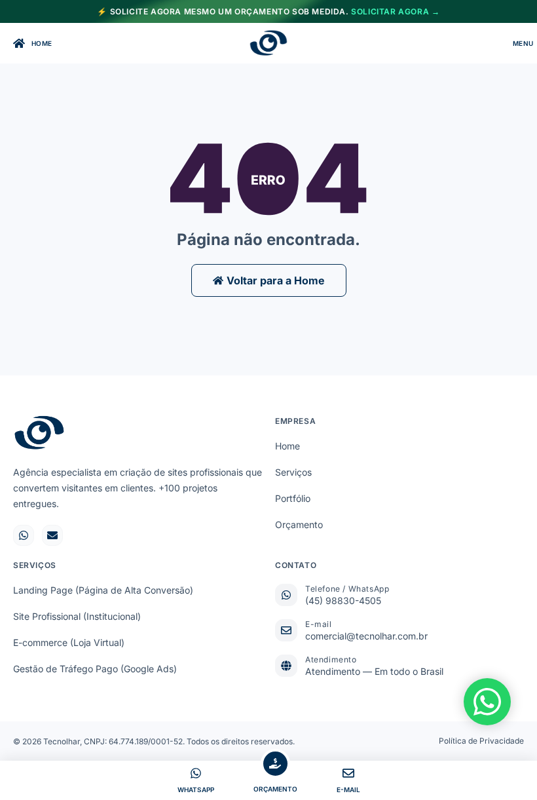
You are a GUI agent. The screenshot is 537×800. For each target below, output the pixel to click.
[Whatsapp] (23, 535)
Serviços (293, 472)
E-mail (318, 624)
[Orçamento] (275, 763)
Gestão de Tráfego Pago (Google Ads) (95, 668)
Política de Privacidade (481, 741)
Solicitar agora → (395, 11)
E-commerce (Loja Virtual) (68, 642)
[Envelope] (52, 535)
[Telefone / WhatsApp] (286, 595)
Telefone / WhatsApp (347, 589)
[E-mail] (286, 630)
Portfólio (292, 498)
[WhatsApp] (196, 773)
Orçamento (299, 524)
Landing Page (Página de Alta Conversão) (103, 590)
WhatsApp (195, 789)
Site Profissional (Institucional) (77, 616)
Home (287, 445)
